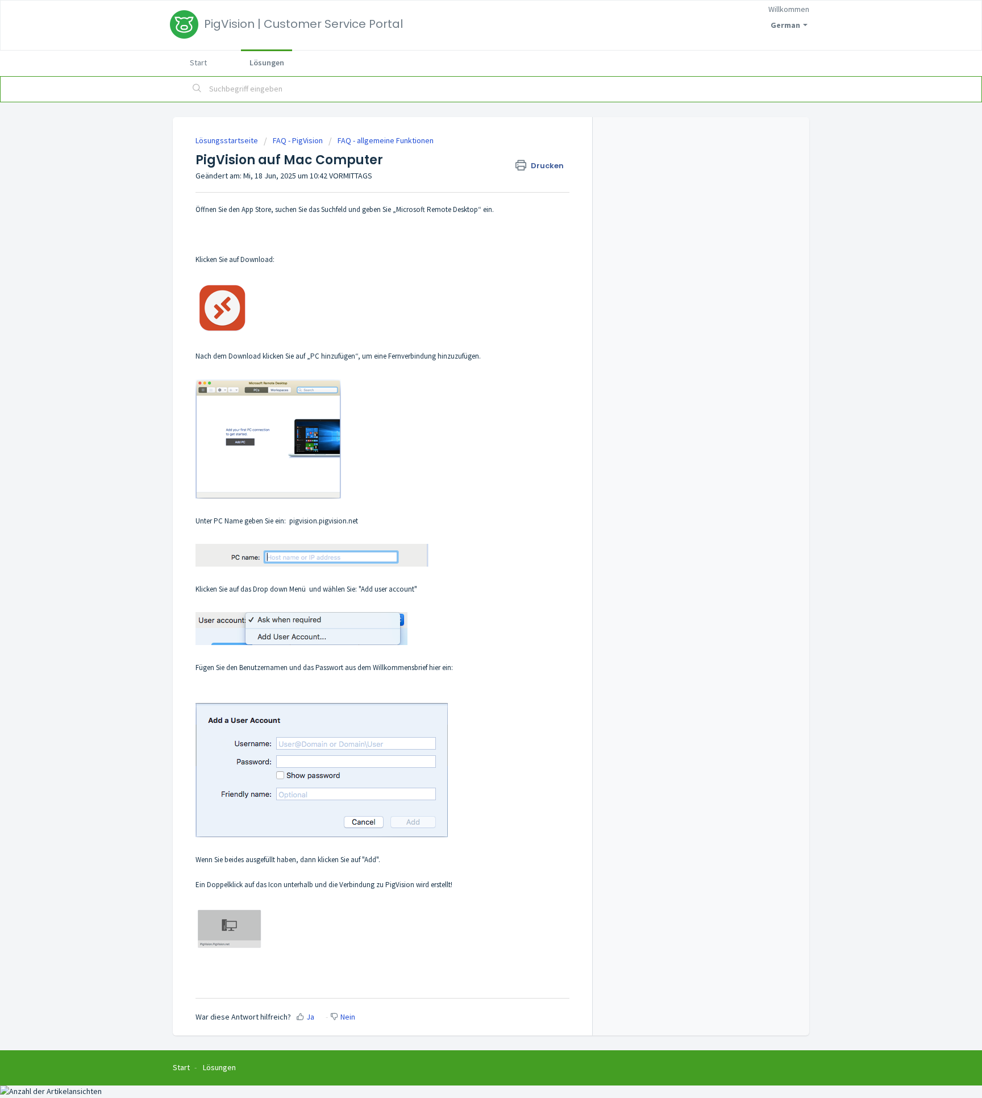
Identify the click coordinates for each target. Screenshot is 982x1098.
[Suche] (197, 89)
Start (198, 62)
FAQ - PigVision (298, 140)
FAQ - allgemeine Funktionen (386, 140)
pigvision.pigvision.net (323, 521)
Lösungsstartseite (227, 140)
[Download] (470, 409)
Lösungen (266, 62)
